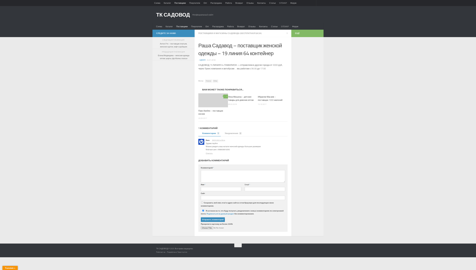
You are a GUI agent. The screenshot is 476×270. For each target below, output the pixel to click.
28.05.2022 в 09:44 (218, 140)
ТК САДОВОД (173, 15)
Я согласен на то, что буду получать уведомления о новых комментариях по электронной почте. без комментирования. (242, 212)
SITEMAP (283, 3)
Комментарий (207, 168)
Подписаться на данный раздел (220, 214)
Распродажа (216, 3)
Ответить (209, 153)
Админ (202, 60)
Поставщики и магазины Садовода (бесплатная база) (230, 33)
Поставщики (180, 3)
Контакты (261, 3)
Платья (208, 81)
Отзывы (250, 3)
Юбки (215, 81)
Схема (157, 3)
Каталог (167, 3)
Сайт (203, 193)
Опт (205, 3)
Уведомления (233, 133)
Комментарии (210, 133)
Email (247, 185)
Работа (228, 3)
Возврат (239, 3)
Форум (293, 3)
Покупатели (194, 3)
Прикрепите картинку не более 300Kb (217, 224)
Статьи (272, 3)
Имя (203, 185)
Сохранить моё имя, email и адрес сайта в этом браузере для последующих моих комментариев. (237, 204)
